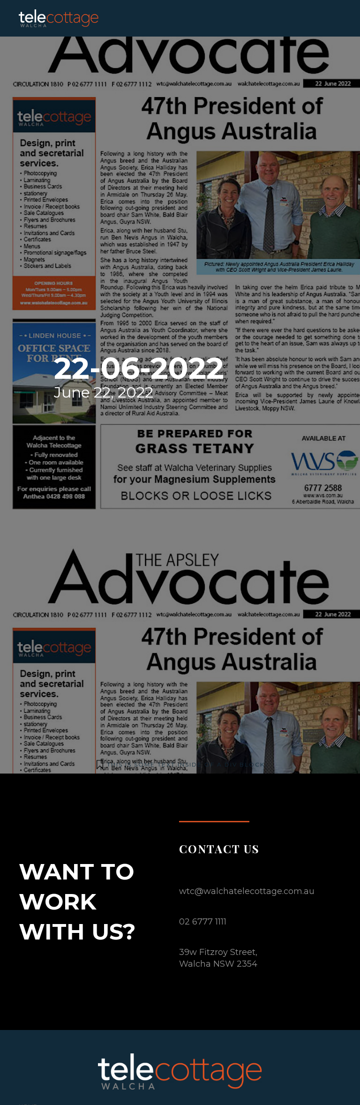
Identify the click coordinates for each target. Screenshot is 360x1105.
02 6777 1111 (202, 922)
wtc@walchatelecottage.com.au (247, 891)
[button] (327, 18)
